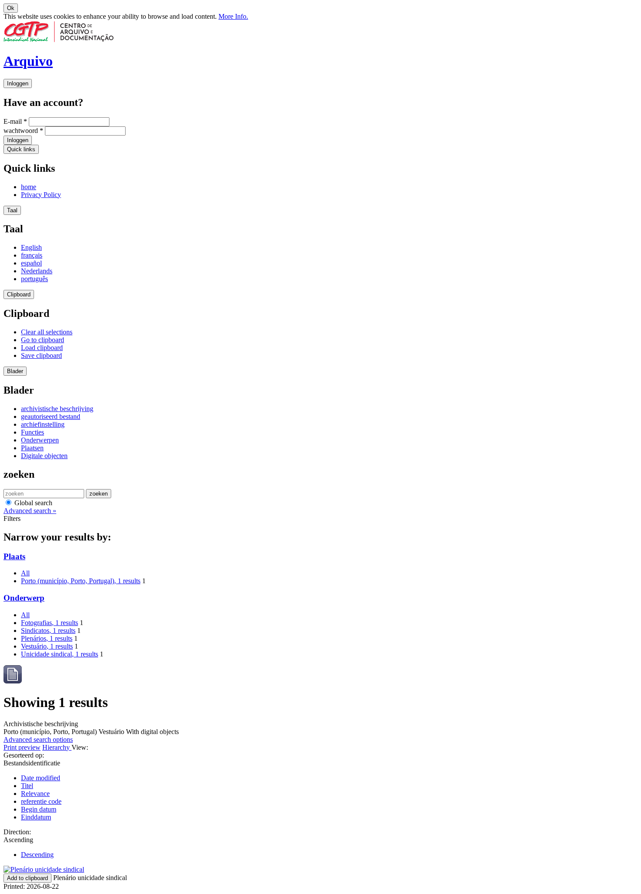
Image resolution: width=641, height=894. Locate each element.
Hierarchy (57, 747)
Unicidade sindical (59, 654)
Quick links (21, 149)
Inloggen (17, 83)
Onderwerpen (40, 440)
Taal (12, 210)
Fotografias (49, 622)
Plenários (46, 638)
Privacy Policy (41, 194)
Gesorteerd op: (23, 755)
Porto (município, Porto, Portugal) (80, 581)
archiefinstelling (43, 424)
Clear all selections (46, 332)
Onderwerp (23, 597)
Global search (32, 502)
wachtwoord (23, 130)
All (25, 573)
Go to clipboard (42, 339)
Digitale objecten (44, 455)
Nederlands (36, 271)
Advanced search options (38, 739)
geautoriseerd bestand (50, 416)
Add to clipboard (27, 878)
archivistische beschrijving (57, 408)
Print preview (22, 747)
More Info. (233, 16)
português (34, 278)
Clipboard (19, 294)
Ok (10, 8)
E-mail (15, 121)
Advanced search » (29, 510)
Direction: (17, 832)
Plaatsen (32, 448)
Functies (32, 432)
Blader (15, 371)
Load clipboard (42, 347)
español (31, 263)
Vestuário (47, 646)
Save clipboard (41, 355)
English (31, 247)
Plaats (14, 556)
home (28, 186)
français (31, 255)
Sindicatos (48, 630)
